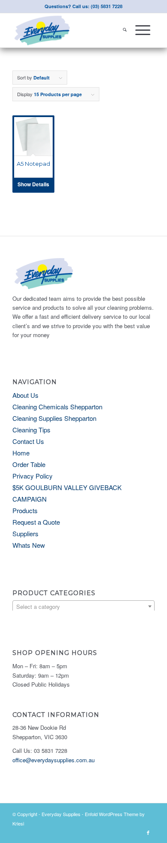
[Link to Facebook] (148, 832)
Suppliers (25, 533)
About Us (25, 395)
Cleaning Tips (31, 429)
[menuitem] (125, 30)
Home (21, 452)
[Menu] (143, 30)
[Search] (125, 30)
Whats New (28, 544)
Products (25, 510)
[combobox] (83, 606)
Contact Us (28, 441)
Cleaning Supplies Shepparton (54, 418)
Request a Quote (36, 521)
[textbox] (83, 607)
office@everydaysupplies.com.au (53, 760)
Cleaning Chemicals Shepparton (57, 406)
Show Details (33, 184)
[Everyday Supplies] (69, 30)
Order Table (28, 464)
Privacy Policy (32, 475)
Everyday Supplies (61, 814)
